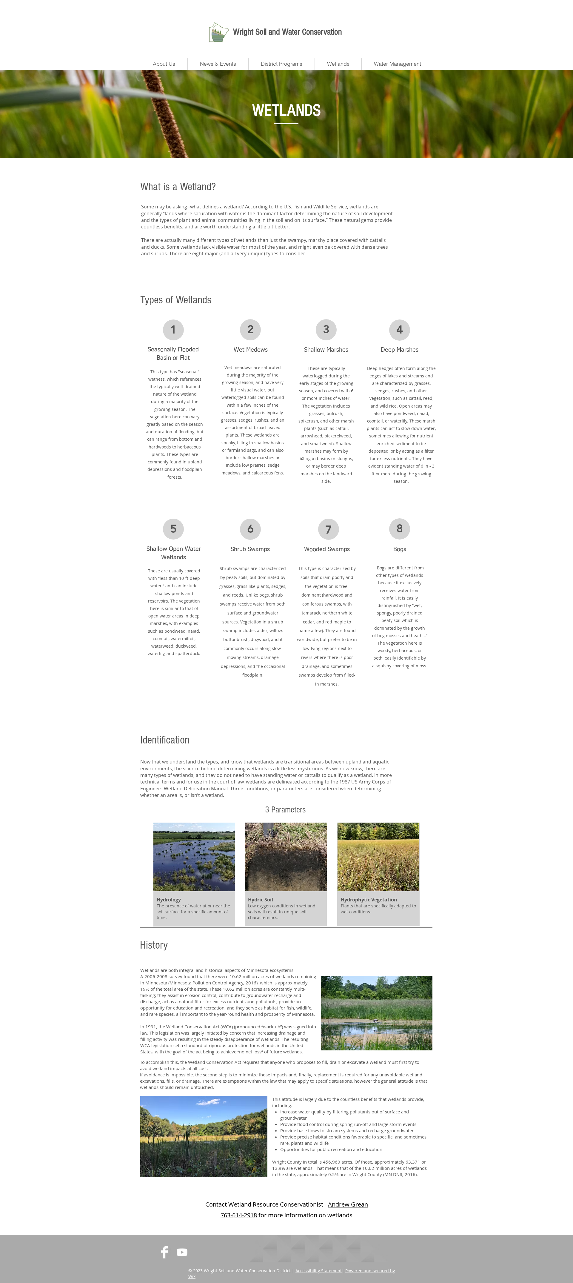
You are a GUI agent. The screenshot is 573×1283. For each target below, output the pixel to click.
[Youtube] (182, 1252)
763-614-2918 (239, 1215)
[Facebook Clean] (164, 1252)
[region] (175, 420)
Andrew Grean (348, 1204)
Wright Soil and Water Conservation (287, 32)
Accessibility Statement (318, 1270)
